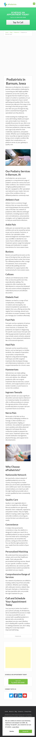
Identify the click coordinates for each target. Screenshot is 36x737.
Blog (16, 711)
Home (6, 711)
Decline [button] (12, 731)
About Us (11, 711)
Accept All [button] (25, 731)
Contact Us (20, 711)
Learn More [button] (15, 727)
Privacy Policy (27, 711)
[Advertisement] (18, 55)
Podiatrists (18, 636)
